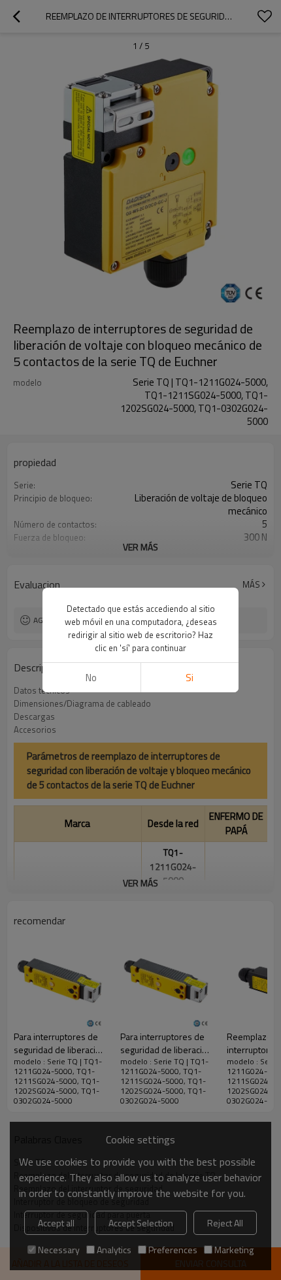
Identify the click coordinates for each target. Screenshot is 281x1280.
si (189, 677)
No (91, 677)
